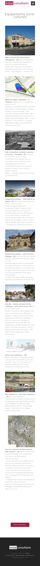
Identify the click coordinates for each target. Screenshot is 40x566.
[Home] (17, 3)
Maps (27, 553)
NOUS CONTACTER (19, 525)
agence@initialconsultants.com (25, 555)
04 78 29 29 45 (10, 555)
